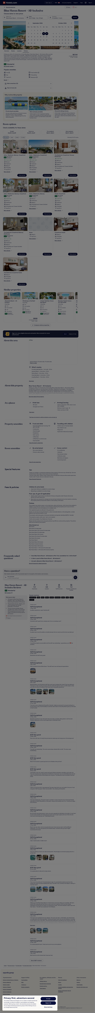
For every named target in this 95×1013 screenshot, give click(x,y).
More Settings (48, 1007)
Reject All (48, 1003)
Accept (48, 998)
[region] (29, 1003)
